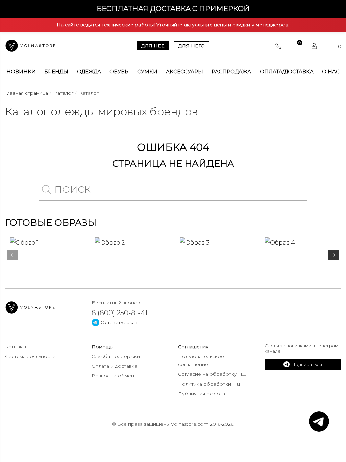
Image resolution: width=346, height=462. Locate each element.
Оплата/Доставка (287, 72)
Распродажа (231, 72)
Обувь (118, 72)
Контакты (16, 347)
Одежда (89, 72)
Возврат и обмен (113, 376)
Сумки (147, 72)
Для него (191, 46)
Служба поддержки (116, 356)
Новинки (21, 72)
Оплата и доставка (114, 366)
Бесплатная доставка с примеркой (173, 8)
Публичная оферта (201, 394)
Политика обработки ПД (209, 384)
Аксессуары (184, 72)
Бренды (56, 72)
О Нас (331, 72)
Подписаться (306, 364)
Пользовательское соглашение (201, 360)
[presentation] (12, 256)
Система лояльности (30, 356)
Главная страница (26, 93)
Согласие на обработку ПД (212, 374)
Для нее (153, 46)
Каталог (63, 93)
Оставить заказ (118, 322)
